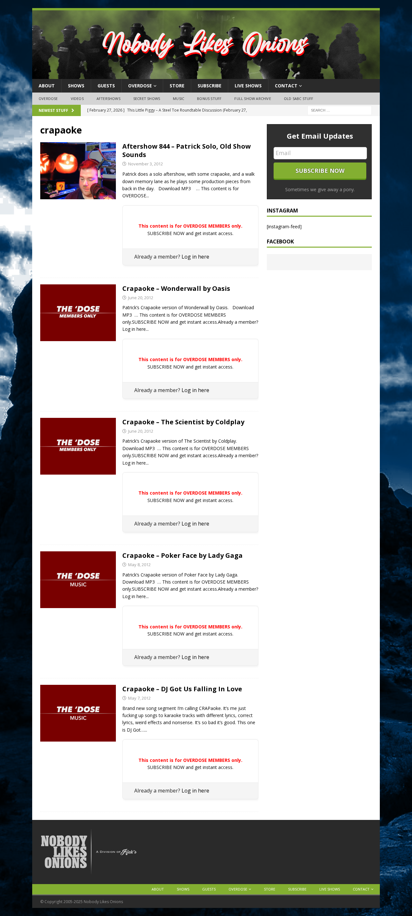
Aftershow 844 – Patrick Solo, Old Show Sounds (186, 150)
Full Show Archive (252, 98)
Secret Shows (146, 98)
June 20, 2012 (140, 297)
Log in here (195, 256)
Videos (77, 98)
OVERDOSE (140, 86)
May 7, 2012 (139, 698)
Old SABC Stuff (299, 98)
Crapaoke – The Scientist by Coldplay (183, 422)
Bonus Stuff (209, 98)
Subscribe (209, 86)
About (47, 86)
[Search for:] (339, 110)
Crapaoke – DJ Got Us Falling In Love (182, 689)
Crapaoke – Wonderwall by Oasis (176, 288)
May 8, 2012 (139, 564)
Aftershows (108, 98)
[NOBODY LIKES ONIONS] (206, 75)
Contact (286, 86)
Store (177, 86)
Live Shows (248, 86)
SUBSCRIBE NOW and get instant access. (190, 233)
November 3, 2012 (145, 164)
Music (178, 98)
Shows (76, 86)
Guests (106, 86)
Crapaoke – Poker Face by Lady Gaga (182, 555)
